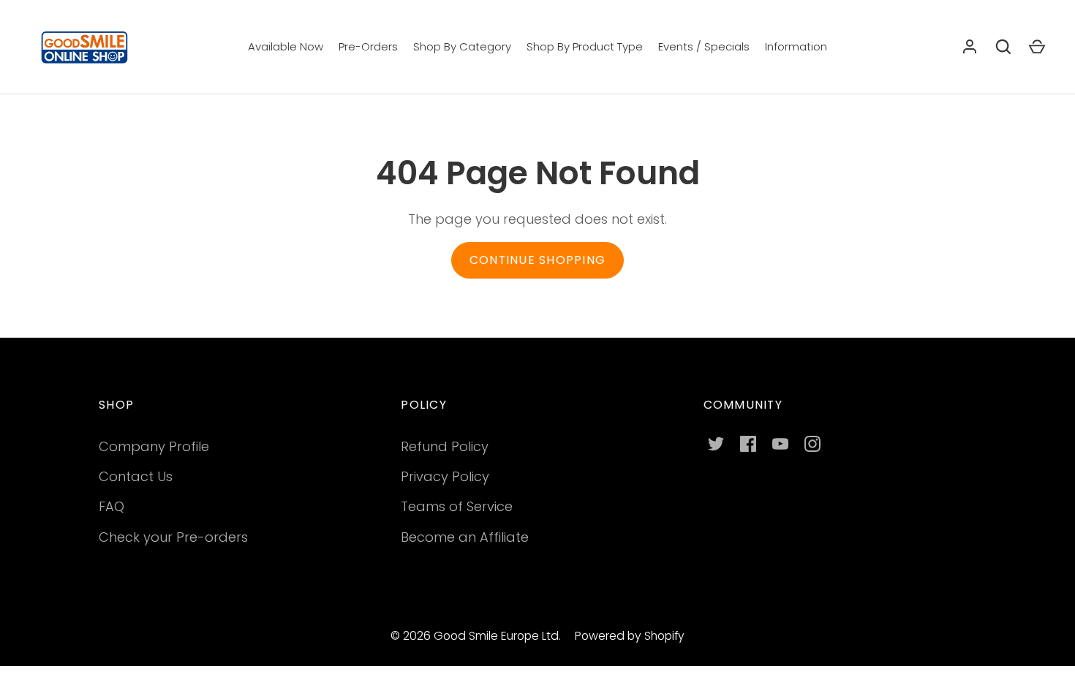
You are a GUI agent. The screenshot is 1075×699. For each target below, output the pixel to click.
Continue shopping (537, 260)
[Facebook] (748, 444)
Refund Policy (445, 446)
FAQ (111, 506)
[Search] (1003, 47)
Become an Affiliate (465, 537)
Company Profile (154, 446)
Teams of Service (457, 506)
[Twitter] (716, 444)
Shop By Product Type (585, 46)
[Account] (970, 47)
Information (796, 46)
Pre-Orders (368, 46)
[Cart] (1037, 47)
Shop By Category (462, 46)
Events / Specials (704, 46)
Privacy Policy (445, 476)
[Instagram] (812, 444)
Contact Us (136, 476)
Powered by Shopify (629, 635)
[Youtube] (780, 444)
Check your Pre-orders (173, 537)
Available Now (285, 46)
